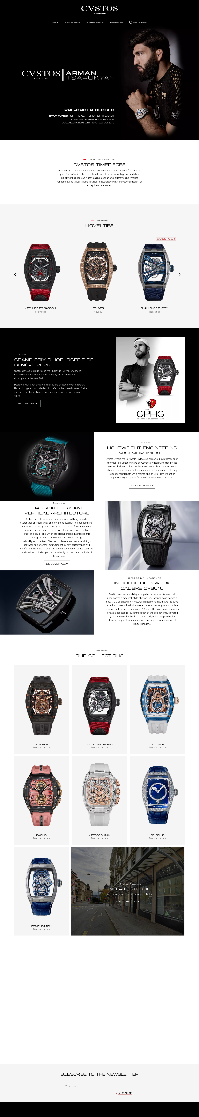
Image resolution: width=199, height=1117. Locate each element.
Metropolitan (99, 835)
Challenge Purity (97, 308)
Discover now (27, 403)
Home (55, 23)
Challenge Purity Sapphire (154, 308)
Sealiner (157, 744)
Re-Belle (157, 835)
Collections (72, 23)
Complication (41, 926)
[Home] (99, 8)
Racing (41, 835)
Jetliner (40, 308)
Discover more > (41, 747)
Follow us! (140, 23)
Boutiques (116, 23)
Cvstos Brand (95, 23)
